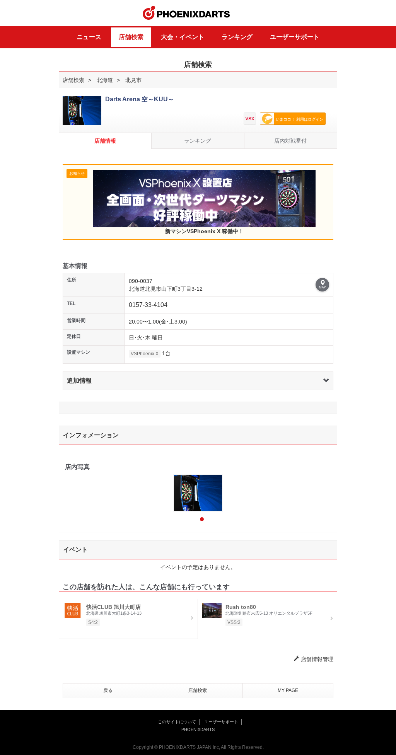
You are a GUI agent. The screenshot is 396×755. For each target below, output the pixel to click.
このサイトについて (177, 721)
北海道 (105, 80)
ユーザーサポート (294, 37)
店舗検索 (131, 37)
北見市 (133, 80)
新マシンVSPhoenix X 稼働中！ (204, 231)
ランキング (237, 37)
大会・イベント (182, 37)
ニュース (89, 37)
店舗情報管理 (316, 659)
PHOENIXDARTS (186, 13)
